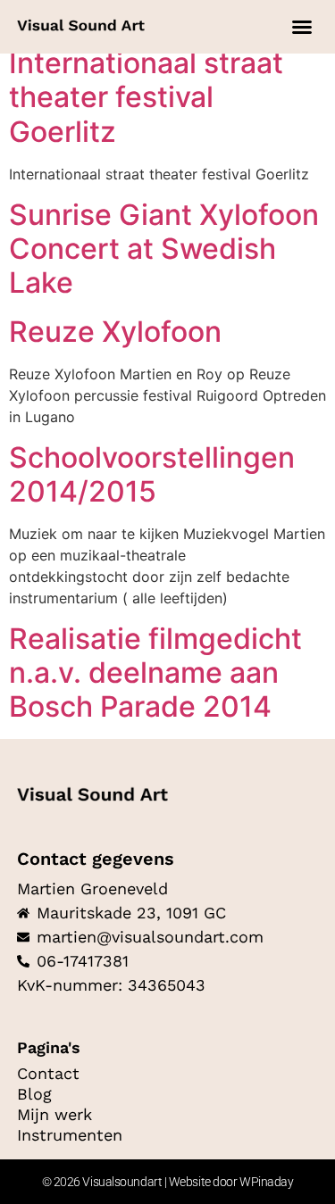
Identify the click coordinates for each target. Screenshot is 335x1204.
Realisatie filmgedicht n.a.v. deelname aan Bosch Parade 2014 (155, 673)
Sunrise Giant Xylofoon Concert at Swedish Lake (164, 249)
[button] (302, 27)
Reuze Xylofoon (115, 331)
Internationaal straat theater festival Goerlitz (146, 97)
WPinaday (266, 1182)
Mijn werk (54, 1115)
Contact (48, 1074)
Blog (34, 1094)
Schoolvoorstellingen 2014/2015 (152, 474)
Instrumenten (69, 1135)
